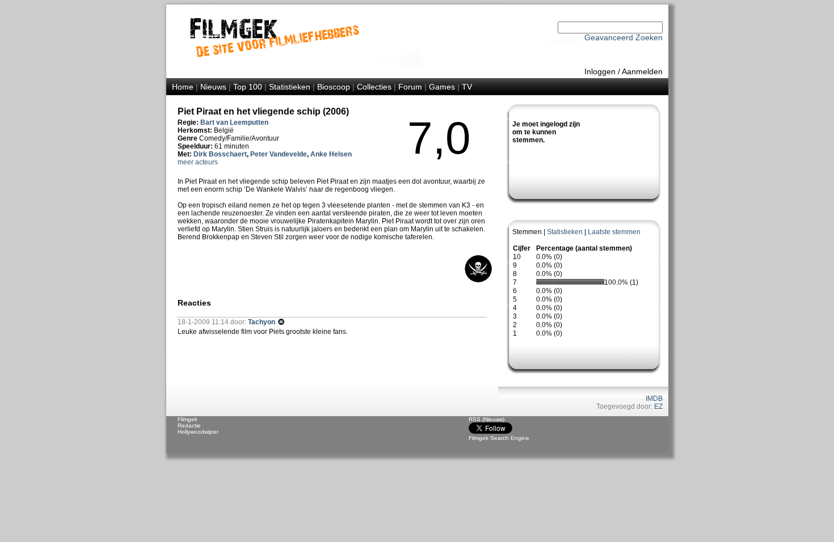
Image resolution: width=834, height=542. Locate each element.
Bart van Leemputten (234, 122)
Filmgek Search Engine (499, 438)
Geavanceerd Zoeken (623, 37)
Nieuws (213, 86)
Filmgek (187, 419)
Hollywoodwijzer (198, 432)
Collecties (374, 86)
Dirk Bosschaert (220, 154)
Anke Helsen (331, 154)
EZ (658, 406)
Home (182, 86)
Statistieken (289, 86)
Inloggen (600, 71)
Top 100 (247, 86)
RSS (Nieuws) (486, 419)
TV (467, 86)
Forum (410, 86)
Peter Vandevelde (278, 154)
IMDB (654, 399)
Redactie (189, 425)
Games (442, 86)
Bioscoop (333, 86)
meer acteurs (198, 162)
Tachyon (262, 322)
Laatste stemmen (614, 232)
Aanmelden (642, 71)
